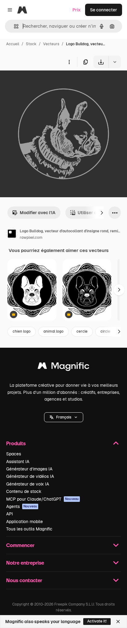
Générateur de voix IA (27, 484)
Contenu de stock (23, 491)
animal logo (53, 331)
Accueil (12, 44)
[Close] (118, 621)
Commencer (20, 545)
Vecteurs (51, 44)
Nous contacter (24, 580)
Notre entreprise (25, 562)
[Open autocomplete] (13, 26)
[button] (63, 417)
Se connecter (103, 10)
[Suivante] (101, 212)
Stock (31, 44)
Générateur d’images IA (29, 469)
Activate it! (97, 621)
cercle (82, 331)
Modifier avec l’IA (37, 212)
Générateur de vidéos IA (30, 476)
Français (63, 417)
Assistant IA (17, 461)
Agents (21, 506)
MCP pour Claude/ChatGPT (42, 499)
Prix (76, 10)
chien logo (22, 331)
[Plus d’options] (69, 62)
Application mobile (24, 521)
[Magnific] (63, 367)
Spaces (13, 454)
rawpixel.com (31, 237)
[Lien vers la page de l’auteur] (11, 234)
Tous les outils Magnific (29, 529)
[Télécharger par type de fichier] (115, 62)
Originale (41, 82)
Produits (16, 443)
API (9, 514)
